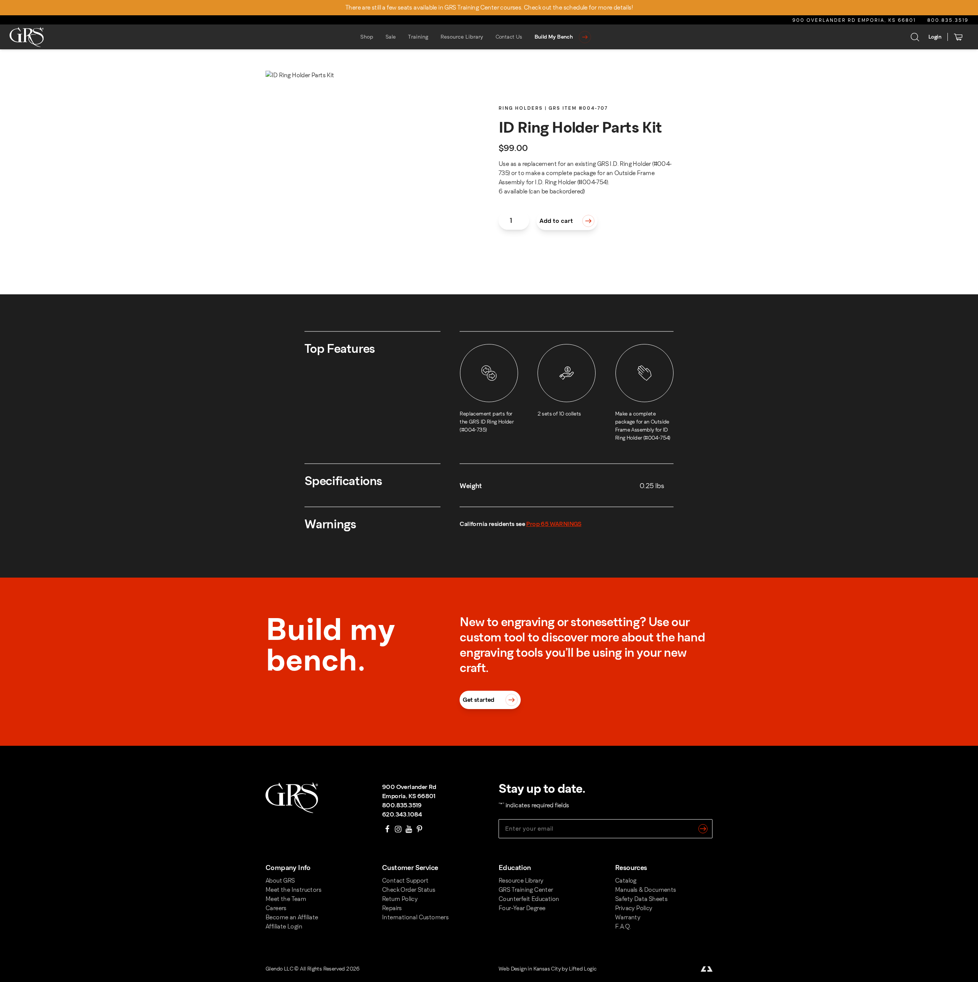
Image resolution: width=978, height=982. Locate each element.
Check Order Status (408, 889)
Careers (276, 908)
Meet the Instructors (293, 889)
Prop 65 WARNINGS (553, 524)
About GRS (280, 880)
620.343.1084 (402, 814)
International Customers (415, 917)
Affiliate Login (284, 926)
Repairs (392, 908)
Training (418, 37)
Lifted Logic (583, 969)
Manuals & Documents (645, 889)
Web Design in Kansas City (529, 969)
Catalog (625, 880)
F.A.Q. (623, 926)
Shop (366, 37)
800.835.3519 (947, 20)
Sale (390, 37)
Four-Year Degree (522, 908)
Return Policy (400, 898)
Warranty (627, 917)
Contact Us (508, 37)
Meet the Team (286, 898)
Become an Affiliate (292, 917)
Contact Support (405, 880)
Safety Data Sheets (641, 898)
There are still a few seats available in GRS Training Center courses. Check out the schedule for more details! (489, 7)
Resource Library (461, 37)
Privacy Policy (634, 908)
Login (934, 37)
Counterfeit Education (529, 898)
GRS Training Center (526, 889)
